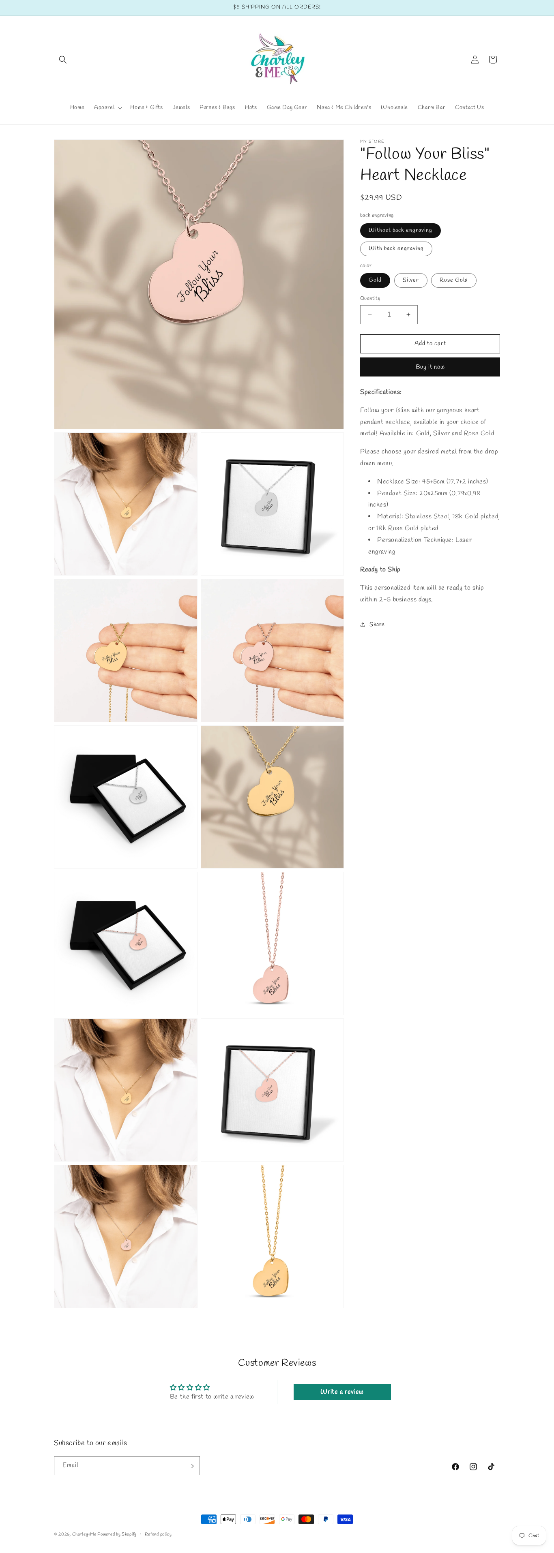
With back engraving (396, 248)
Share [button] (377, 624)
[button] (63, 59)
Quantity (370, 298)
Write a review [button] (341, 1392)
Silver (411, 280)
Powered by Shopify (117, 1534)
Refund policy (158, 1534)
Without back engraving (400, 230)
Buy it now (430, 367)
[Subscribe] (191, 1466)
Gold (375, 280)
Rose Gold (454, 280)
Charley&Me (85, 1534)
